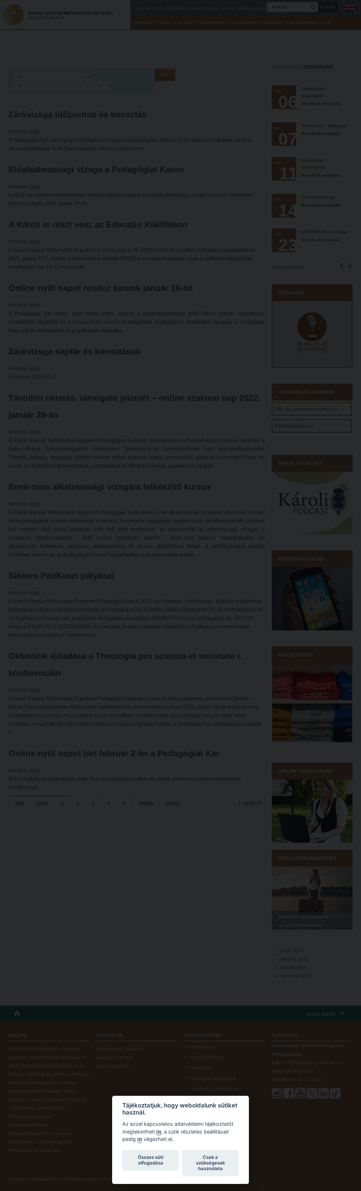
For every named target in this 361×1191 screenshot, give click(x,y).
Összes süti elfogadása (150, 1160)
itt (158, 1132)
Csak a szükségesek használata (210, 1162)
